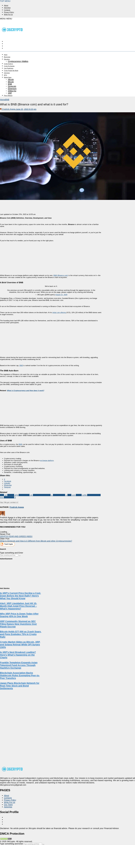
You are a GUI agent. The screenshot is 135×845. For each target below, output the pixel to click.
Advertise (7, 8)
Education (7, 59)
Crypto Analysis (8, 64)
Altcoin (11, 79)
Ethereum (12, 88)
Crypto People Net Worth (11, 70)
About (6, 5)
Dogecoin (12, 86)
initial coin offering (59, 312)
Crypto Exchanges (9, 66)
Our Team (8, 804)
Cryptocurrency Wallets (18, 61)
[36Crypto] (12, 36)
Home (5, 54)
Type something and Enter (11, 553)
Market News (7, 77)
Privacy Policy (9, 12)
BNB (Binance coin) (60, 275)
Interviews (7, 73)
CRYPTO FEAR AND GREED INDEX (16, 536)
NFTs (5, 75)
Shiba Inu (12, 91)
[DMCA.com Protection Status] (6, 839)
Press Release (8, 95)
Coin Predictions (8, 68)
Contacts (7, 10)
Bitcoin (11, 82)
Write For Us (8, 14)
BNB (10, 84)
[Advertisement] (51, 256)
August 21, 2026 (61, 295)
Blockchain (7, 57)
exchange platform (47, 460)
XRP (10, 93)
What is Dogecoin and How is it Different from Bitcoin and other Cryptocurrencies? (36, 541)
